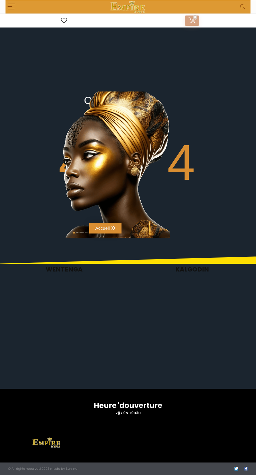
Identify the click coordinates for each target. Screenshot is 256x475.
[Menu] (12, 7)
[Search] (243, 7)
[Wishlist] (64, 21)
